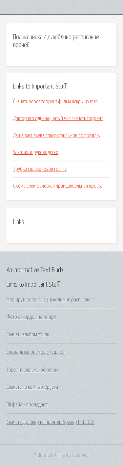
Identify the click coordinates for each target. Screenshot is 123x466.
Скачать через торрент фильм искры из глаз (55, 101)
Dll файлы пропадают (27, 404)
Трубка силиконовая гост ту (40, 169)
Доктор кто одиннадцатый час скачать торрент (58, 118)
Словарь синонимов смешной (36, 352)
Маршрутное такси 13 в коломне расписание (50, 299)
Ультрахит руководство (35, 152)
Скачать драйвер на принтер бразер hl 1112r (50, 422)
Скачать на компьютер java (32, 387)
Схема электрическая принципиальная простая (59, 186)
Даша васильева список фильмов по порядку (56, 135)
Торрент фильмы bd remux (33, 370)
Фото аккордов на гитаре (31, 317)
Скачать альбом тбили (28, 334)
